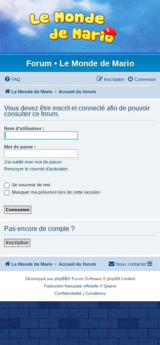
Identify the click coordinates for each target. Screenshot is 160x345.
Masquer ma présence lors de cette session (55, 192)
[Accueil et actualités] (73, 27)
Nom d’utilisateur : (24, 128)
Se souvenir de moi (30, 184)
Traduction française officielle (70, 286)
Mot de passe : (20, 146)
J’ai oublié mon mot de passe (33, 161)
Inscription (17, 243)
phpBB (61, 278)
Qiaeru (110, 286)
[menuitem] (12, 79)
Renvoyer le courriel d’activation (36, 168)
